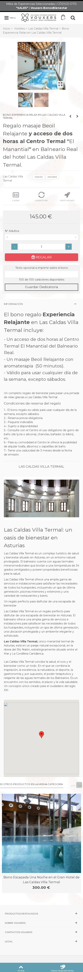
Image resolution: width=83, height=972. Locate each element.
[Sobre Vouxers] (41, 923)
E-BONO (15, 200)
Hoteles (19, 28)
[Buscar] (73, 18)
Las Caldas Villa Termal (43, 28)
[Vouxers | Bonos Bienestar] (38, 17)
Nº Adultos (12, 231)
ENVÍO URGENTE (67, 200)
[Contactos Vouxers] (41, 932)
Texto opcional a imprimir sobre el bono (41, 268)
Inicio (6, 28)
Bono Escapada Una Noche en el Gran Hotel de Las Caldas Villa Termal (41, 879)
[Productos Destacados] (41, 914)
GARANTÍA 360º (41, 200)
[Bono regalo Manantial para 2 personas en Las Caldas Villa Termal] (41, 100)
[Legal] (41, 941)
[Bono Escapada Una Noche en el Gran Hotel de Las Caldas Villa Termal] (41, 833)
